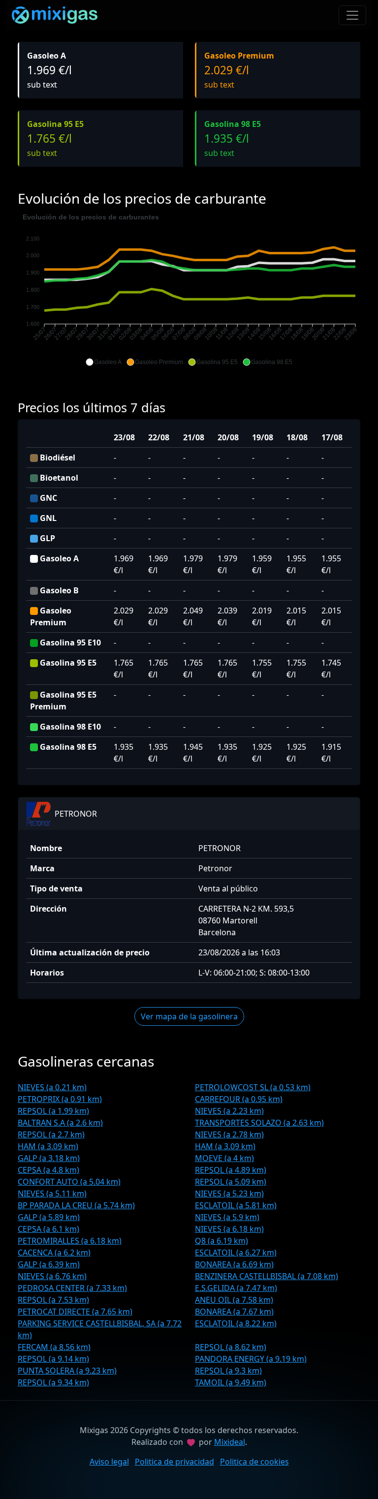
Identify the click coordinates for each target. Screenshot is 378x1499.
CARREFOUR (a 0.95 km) (239, 1099)
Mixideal (229, 1442)
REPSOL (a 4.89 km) (230, 1169)
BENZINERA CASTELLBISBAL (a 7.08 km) (266, 1276)
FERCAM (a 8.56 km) (54, 1347)
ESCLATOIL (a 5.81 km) (236, 1205)
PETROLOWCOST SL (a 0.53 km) (253, 1087)
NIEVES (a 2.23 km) (229, 1110)
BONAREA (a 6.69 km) (234, 1264)
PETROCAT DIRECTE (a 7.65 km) (75, 1311)
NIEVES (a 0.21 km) (52, 1087)
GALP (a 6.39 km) (49, 1264)
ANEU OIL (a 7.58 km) (234, 1299)
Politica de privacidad (174, 1461)
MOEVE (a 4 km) (224, 1158)
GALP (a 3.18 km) (49, 1158)
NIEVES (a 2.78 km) (229, 1134)
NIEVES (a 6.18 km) (229, 1229)
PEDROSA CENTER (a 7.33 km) (72, 1288)
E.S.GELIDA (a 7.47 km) (236, 1288)
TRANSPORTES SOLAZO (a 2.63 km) (259, 1122)
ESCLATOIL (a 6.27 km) (236, 1252)
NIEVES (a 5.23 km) (229, 1193)
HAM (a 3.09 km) (48, 1146)
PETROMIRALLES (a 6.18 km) (70, 1240)
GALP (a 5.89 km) (49, 1217)
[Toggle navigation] (352, 15)
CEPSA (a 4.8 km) (48, 1169)
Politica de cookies (254, 1461)
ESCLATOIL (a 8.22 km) (236, 1323)
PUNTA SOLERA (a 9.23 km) (67, 1370)
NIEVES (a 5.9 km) (227, 1217)
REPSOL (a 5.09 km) (230, 1181)
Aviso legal (109, 1461)
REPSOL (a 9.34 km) (53, 1382)
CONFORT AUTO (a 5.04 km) (69, 1181)
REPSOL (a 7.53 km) (53, 1299)
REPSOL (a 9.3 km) (228, 1370)
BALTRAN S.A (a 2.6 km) (60, 1122)
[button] (104, 362)
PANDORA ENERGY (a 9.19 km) (251, 1358)
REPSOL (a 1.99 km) (53, 1110)
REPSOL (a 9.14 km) (53, 1358)
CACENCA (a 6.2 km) (54, 1252)
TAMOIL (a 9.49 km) (230, 1382)
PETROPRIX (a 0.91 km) (60, 1099)
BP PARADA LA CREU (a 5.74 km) (76, 1205)
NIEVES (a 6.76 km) (52, 1276)
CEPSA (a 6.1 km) (48, 1229)
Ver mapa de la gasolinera (189, 1016)
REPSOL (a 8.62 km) (230, 1347)
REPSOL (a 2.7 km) (51, 1134)
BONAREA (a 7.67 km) (234, 1311)
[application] (189, 289)
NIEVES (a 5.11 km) (52, 1193)
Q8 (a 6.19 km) (221, 1240)
